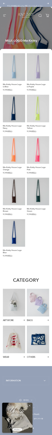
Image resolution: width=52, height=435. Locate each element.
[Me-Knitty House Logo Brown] (14, 191)
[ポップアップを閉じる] (30, 406)
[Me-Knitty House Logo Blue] (14, 233)
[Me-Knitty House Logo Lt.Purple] (38, 67)
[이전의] (4, 3)
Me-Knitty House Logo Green (36, 210)
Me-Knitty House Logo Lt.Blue (12, 85)
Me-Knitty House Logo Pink (36, 168)
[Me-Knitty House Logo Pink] (38, 150)
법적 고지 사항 (38, 418)
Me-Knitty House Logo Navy (12, 127)
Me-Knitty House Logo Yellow (36, 127)
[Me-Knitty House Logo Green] (38, 191)
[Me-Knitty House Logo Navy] (14, 108)
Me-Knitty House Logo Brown (12, 210)
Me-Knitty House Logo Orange (12, 168)
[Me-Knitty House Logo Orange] (14, 150)
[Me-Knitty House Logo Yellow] (38, 108)
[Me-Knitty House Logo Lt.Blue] (14, 67)
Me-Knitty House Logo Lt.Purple (36, 85)
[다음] (48, 3)
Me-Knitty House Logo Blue (12, 251)
